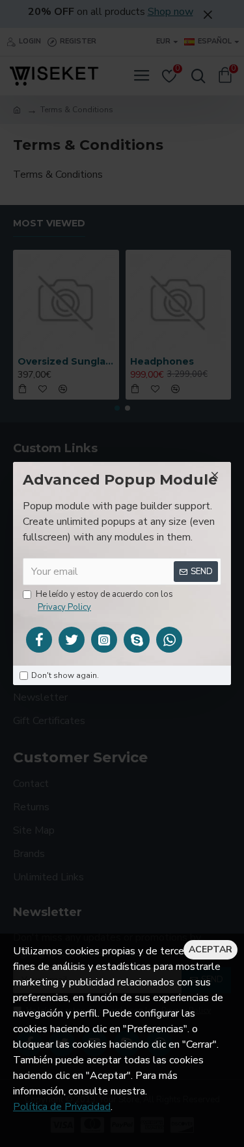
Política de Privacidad (62, 1107)
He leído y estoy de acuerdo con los (104, 600)
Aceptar (210, 949)
